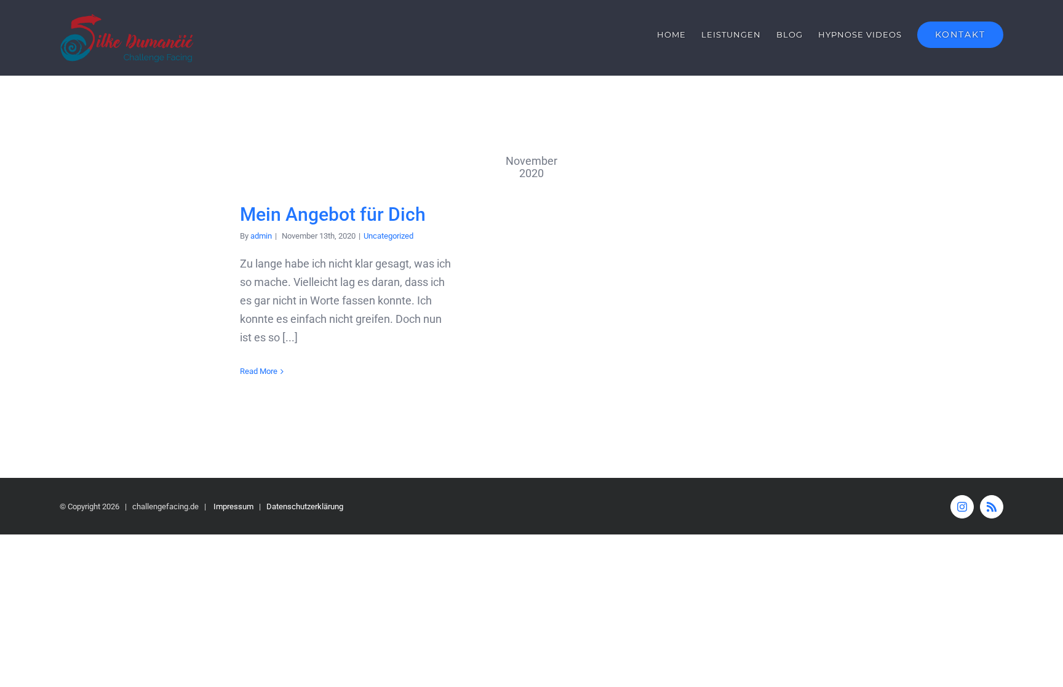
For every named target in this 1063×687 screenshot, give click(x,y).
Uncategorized (388, 235)
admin (261, 235)
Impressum (233, 506)
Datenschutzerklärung (304, 506)
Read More (258, 371)
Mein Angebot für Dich (333, 214)
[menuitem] (679, 34)
